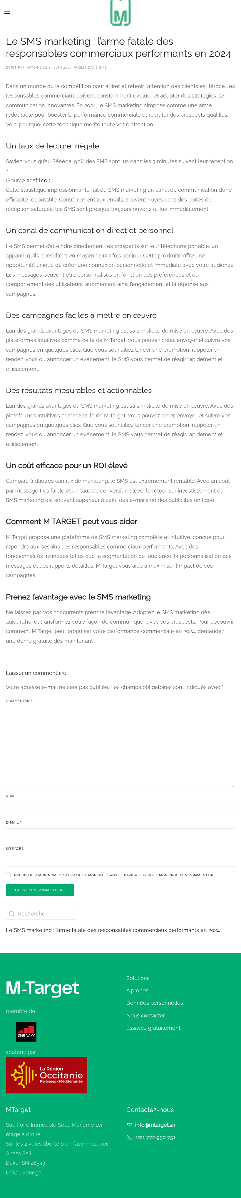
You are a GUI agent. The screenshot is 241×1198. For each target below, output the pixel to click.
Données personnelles (154, 1003)
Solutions (138, 978)
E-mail (13, 822)
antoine (34, 68)
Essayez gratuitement (153, 1028)
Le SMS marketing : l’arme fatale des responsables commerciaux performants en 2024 (113, 930)
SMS (103, 68)
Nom (11, 796)
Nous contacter (145, 1015)
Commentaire (19, 701)
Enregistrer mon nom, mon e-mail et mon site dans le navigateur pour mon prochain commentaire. (114, 875)
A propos (137, 990)
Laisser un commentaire (40, 890)
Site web (15, 849)
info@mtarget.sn (155, 1125)
